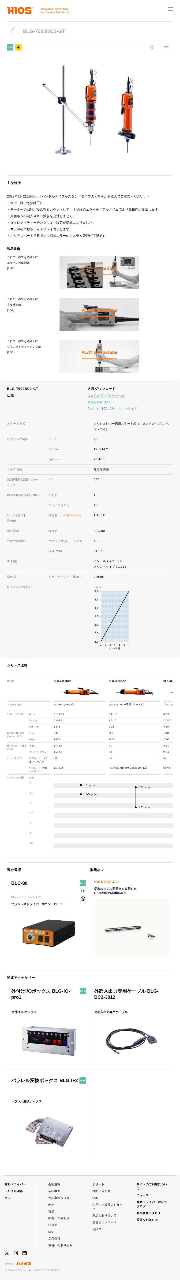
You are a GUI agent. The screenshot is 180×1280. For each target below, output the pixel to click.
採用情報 (54, 1238)
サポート (98, 1184)
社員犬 (52, 1225)
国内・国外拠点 (59, 1218)
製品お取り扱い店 (104, 1215)
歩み (51, 1204)
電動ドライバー (15, 1184)
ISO (51, 1231)
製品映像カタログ (149, 1213)
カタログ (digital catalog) (106, 395)
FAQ (95, 1198)
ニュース (143, 1195)
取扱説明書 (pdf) (99, 402)
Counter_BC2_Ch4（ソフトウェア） (114, 408)
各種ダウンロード (104, 1222)
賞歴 (51, 1211)
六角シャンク (72, 515)
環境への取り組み (60, 1245)
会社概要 (54, 1191)
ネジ (8, 1198)
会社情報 (54, 1184)
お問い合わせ (101, 1191)
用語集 (96, 1229)
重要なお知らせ (147, 1219)
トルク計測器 (14, 1191)
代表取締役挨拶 (59, 1198)
